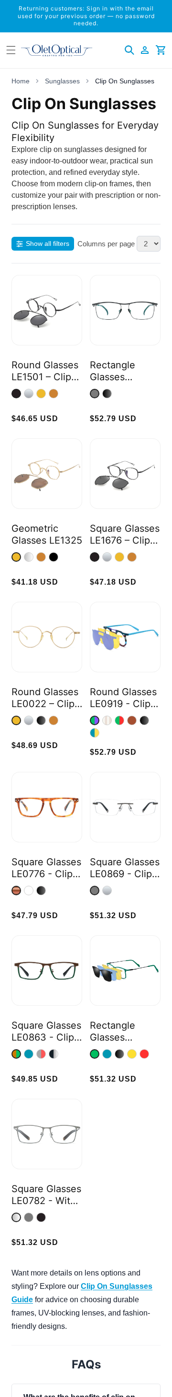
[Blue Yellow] (94, 733)
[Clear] (28, 890)
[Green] (94, 1054)
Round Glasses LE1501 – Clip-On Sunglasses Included (44, 371)
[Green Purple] (94, 720)
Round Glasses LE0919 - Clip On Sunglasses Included (123, 698)
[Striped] (107, 720)
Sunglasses (62, 81)
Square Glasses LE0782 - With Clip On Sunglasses (46, 1195)
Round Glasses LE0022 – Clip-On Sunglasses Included (45, 698)
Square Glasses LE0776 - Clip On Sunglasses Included (46, 868)
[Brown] (132, 720)
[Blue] (28, 1054)
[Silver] (28, 393)
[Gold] (41, 393)
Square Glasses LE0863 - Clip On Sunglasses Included (46, 1031)
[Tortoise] (16, 890)
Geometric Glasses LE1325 (46, 534)
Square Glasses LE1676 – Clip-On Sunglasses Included (125, 535)
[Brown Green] (16, 1054)
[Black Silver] (53, 1054)
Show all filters (47, 243)
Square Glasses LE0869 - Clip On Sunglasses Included (125, 868)
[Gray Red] (41, 1054)
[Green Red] (119, 720)
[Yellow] (132, 1054)
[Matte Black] (16, 393)
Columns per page (106, 244)
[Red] (144, 1054)
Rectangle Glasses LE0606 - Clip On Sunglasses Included (123, 371)
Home (20, 81)
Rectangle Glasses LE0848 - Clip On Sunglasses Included (123, 1031)
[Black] (107, 393)
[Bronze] (53, 393)
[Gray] (94, 393)
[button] (129, 50)
